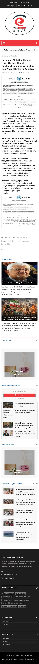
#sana (4, 244)
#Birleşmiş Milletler (20, 237)
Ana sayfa (6, 56)
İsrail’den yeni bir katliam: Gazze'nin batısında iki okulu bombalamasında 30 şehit (25, 502)
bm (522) (5, 603)
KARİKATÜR (6, 621)
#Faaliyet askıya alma (23, 241)
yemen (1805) (20, 593)
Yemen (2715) (9, 593)
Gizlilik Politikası (18, 659)
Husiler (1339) (7, 597)
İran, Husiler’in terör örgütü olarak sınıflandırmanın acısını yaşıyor (25, 434)
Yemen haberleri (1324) (22, 597)
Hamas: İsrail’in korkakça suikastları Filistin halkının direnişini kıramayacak (24, 425)
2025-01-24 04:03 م (25, 73)
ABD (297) (22, 606)
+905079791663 (9, 578)
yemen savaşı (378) (16, 603)
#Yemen (7, 237)
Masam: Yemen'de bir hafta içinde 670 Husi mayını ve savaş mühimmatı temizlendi (25, 492)
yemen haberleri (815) (21, 600)
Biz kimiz (5, 641)
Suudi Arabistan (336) (9, 606)
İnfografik (6, 624)
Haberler (14, 56)
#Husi (11, 244)
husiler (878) (6, 600)
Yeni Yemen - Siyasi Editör (10, 278)
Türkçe (11, 5)
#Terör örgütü (7, 241)
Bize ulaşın (6, 644)
